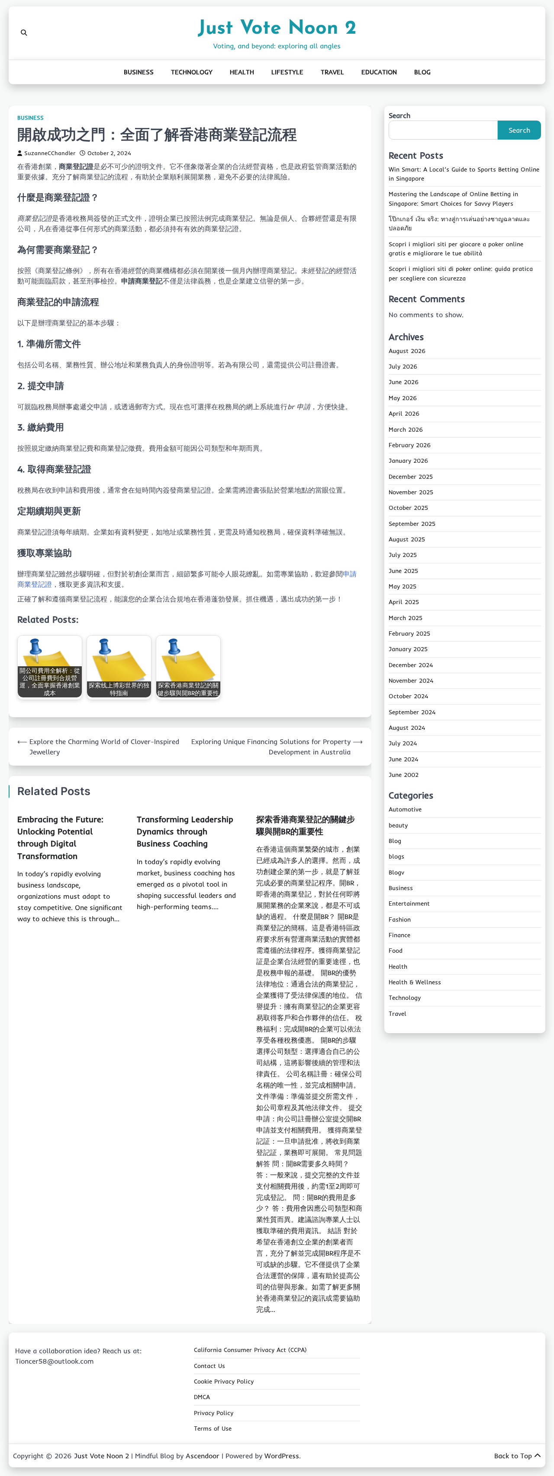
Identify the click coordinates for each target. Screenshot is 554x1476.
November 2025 (411, 492)
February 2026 (410, 445)
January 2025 (408, 649)
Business (139, 72)
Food (396, 951)
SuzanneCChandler (49, 153)
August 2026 (407, 351)
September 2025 (412, 524)
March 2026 (406, 429)
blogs (396, 857)
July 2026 (403, 367)
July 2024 (403, 744)
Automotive (405, 810)
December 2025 (411, 476)
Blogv (396, 872)
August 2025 (407, 540)
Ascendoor (202, 1455)
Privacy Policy (213, 1413)
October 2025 (408, 508)
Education (379, 72)
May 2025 (402, 587)
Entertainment (409, 904)
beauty (398, 825)
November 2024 (411, 681)
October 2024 (408, 696)
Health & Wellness (415, 982)
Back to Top (513, 1455)
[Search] (23, 32)
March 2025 (405, 618)
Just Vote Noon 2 (277, 28)
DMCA (202, 1397)
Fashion (400, 919)
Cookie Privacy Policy (224, 1381)
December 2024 (411, 665)
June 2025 (403, 571)
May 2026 (403, 398)
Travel (332, 72)
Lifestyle (287, 72)
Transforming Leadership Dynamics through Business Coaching (185, 831)
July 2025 (403, 555)
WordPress (281, 1455)
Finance (399, 935)
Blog (422, 72)
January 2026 (408, 461)
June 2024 (403, 759)
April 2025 (404, 602)
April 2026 (404, 414)
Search (399, 115)
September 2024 (412, 712)
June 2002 (404, 775)
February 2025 (409, 634)
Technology (192, 72)
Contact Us (209, 1366)
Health (242, 72)
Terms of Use (213, 1428)
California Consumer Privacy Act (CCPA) (250, 1350)
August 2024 (407, 728)
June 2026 (404, 382)
